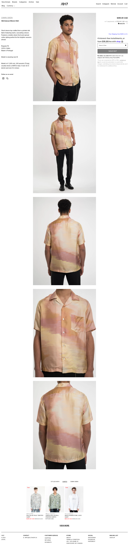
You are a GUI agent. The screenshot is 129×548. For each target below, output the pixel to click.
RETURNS (48, 540)
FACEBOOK (91, 539)
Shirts (64, 481)
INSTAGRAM (91, 537)
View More (64, 526)
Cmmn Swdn (7, 18)
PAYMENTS (48, 542)
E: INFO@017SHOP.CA (30, 537)
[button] (113, 22)
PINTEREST (91, 541)
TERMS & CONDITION (72, 539)
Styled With (55, 481)
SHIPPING (48, 538)
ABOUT (68, 537)
